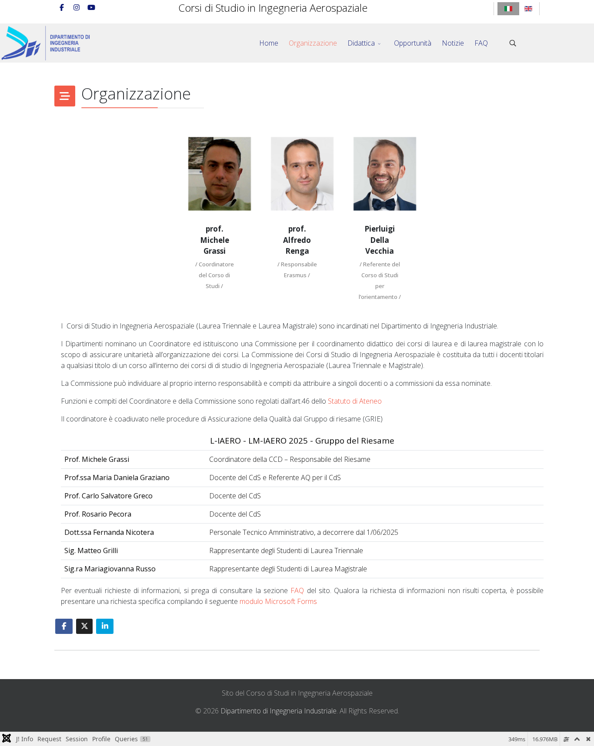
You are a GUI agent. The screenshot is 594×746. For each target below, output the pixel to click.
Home (268, 43)
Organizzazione (313, 43)
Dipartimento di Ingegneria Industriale (278, 711)
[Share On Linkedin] (104, 626)
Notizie (453, 43)
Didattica (361, 43)
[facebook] (61, 7)
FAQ (481, 43)
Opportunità (412, 43)
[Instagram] (76, 7)
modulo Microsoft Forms (278, 601)
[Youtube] (91, 7)
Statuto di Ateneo (355, 401)
